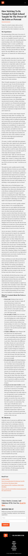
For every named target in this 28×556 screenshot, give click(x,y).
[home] (2, 2)
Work (14, 545)
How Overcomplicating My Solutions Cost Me (13, 481)
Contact (14, 550)
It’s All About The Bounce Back (9, 483)
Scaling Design (5, 479)
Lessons (14, 546)
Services (14, 543)
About (14, 542)
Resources (14, 548)
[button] (25, 3)
